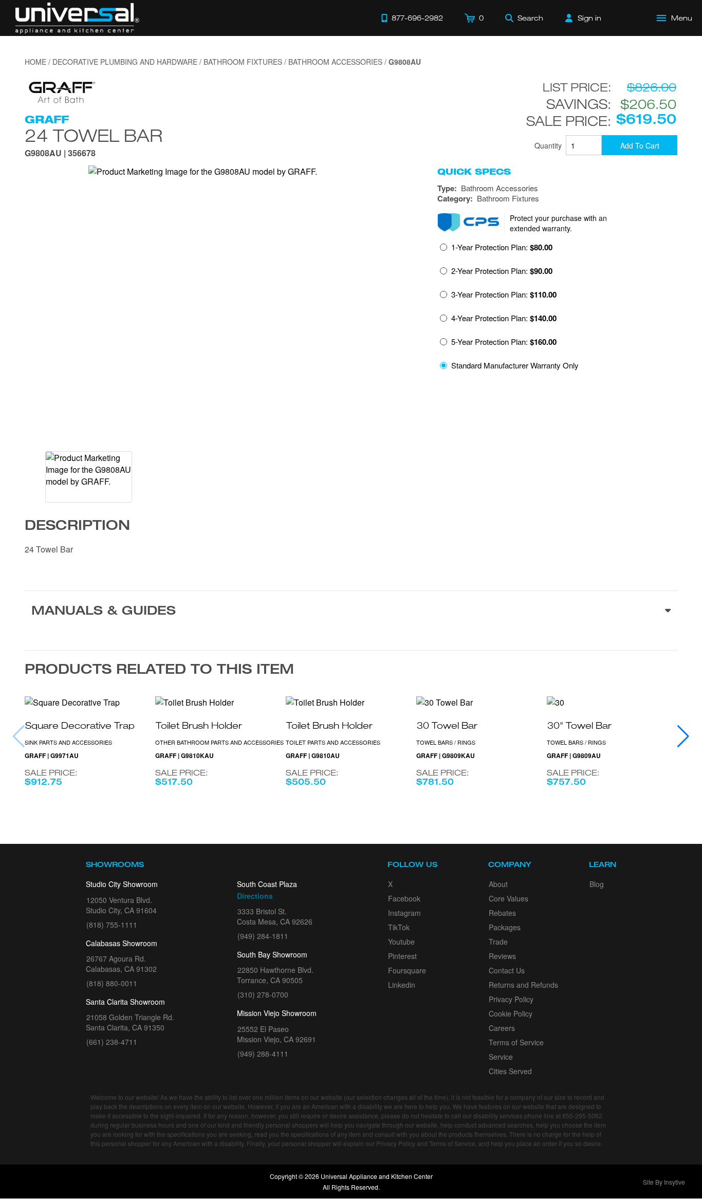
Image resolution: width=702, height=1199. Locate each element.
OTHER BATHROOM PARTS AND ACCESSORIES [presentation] (219, 742)
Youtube (401, 941)
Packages (505, 927)
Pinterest (402, 956)
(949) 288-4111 (262, 1053)
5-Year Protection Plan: (504, 341)
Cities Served (510, 1071)
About (498, 884)
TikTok (399, 927)
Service (501, 1057)
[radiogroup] (557, 309)
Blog (596, 884)
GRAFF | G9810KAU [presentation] (184, 755)
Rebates (502, 913)
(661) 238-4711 (111, 1042)
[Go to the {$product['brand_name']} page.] (61, 91)
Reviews (502, 956)
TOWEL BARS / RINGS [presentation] (445, 742)
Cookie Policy (510, 1013)
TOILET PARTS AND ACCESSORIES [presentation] (333, 742)
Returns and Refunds (523, 985)
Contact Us (507, 970)
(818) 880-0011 (111, 983)
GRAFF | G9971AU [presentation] (52, 755)
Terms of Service (516, 1042)
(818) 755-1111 (111, 924)
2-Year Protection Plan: (501, 270)
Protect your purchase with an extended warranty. (558, 223)
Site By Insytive (664, 1181)
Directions (255, 896)
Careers (502, 1028)
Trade (498, 941)
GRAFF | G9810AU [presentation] (313, 755)
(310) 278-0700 (262, 994)
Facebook (404, 898)
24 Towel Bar (93, 135)
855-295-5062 (582, 1115)
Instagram (404, 913)
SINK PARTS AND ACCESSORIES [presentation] (68, 742)
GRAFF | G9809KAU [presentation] (445, 755)
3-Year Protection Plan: (504, 294)
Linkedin (401, 985)
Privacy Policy (511, 999)
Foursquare (407, 970)
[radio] (496, 250)
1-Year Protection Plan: (501, 247)
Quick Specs (474, 172)
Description (77, 526)
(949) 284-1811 (262, 936)
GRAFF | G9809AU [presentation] (574, 755)
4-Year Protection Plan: (504, 318)
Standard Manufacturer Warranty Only (515, 365)
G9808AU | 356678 (60, 154)
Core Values (508, 898)
